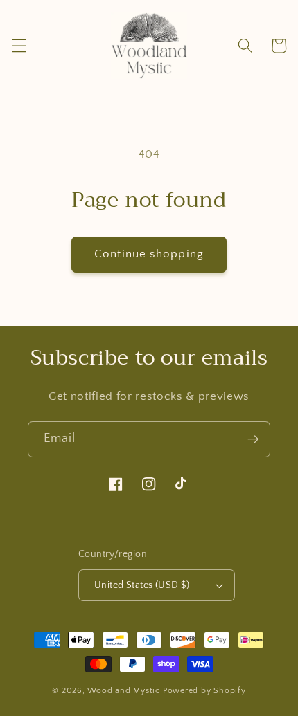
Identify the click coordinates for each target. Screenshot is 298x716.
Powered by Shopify (204, 690)
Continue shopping (149, 254)
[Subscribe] (253, 439)
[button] (18, 45)
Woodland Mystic (123, 690)
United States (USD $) (141, 585)
